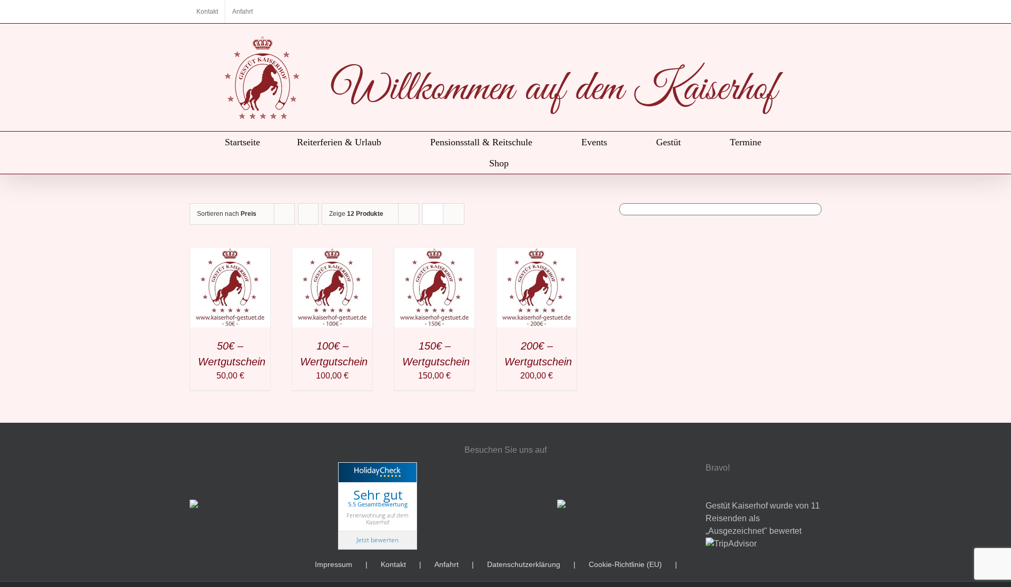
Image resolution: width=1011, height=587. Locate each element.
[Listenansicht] (453, 214)
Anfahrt (446, 564)
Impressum (333, 564)
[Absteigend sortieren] (308, 214)
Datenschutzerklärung (523, 564)
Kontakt (393, 564)
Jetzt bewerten (377, 539)
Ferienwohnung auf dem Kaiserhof (377, 518)
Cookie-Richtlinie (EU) (625, 564)
